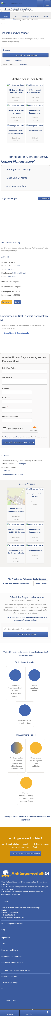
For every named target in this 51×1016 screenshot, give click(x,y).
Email (4, 407)
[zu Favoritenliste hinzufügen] (3, 21)
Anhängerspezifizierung (18, 169)
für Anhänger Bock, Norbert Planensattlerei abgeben (15, 690)
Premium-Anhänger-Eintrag (46, 81)
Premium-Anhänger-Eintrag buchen (17, 970)
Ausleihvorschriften (16, 186)
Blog (3, 930)
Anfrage (46, 16)
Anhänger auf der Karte (13, 60)
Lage (15, 16)
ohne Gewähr (23, 583)
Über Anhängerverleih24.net (12, 924)
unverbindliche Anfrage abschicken (18, 442)
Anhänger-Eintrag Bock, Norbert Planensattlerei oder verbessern (16, 763)
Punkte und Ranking (9, 976)
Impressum (5, 938)
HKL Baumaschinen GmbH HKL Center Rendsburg (16, 92)
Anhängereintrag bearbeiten (12, 956)
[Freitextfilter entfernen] (40, 3)
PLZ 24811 (16, 266)
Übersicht (5, 16)
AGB (3, 944)
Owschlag (10, 269)
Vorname (6, 388)
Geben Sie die (16, 333)
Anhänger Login (10, 1000)
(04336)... (13, 64)
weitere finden (34, 688)
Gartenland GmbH (35, 131)
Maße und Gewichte (16, 178)
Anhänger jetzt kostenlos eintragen (26, 853)
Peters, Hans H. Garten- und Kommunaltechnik (16, 112)
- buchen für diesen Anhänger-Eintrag (26, 797)
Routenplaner (44, 198)
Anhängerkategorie (10, 416)
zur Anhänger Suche (2, 10)
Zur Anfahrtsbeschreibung (13, 474)
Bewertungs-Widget (10, 983)
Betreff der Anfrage (9, 368)
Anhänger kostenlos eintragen (12, 962)
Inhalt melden (41, 583)
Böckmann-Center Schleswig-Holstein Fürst (16, 132)
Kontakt (17, 302)
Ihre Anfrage (7, 377)
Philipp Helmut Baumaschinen (35, 111)
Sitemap (4, 989)
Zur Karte (6, 471)
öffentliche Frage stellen (26, 634)
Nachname (6, 398)
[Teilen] (42, 1013)
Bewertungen (36, 16)
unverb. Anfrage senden (26, 55)
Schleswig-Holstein (19, 273)
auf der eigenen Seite (36, 762)
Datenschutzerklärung (13, 437)
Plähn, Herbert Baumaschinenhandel (35, 92)
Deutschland (11, 276)
